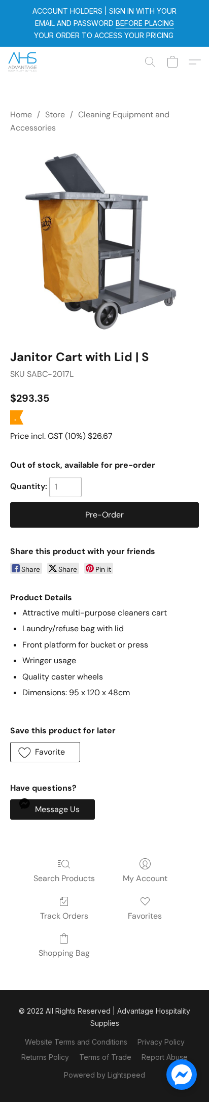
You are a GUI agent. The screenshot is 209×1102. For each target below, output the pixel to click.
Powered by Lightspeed (104, 1075)
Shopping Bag (64, 953)
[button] (23, 62)
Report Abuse (165, 1057)
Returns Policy (45, 1057)
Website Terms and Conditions (76, 1042)
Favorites (145, 916)
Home (21, 114)
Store (55, 114)
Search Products (64, 878)
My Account (145, 878)
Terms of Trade (105, 1057)
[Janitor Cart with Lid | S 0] (104, 239)
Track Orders (64, 916)
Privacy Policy (161, 1042)
